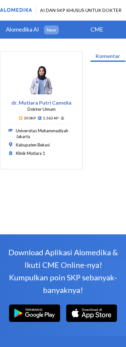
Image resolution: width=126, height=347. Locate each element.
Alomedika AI (22, 29)
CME (96, 29)
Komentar (108, 56)
